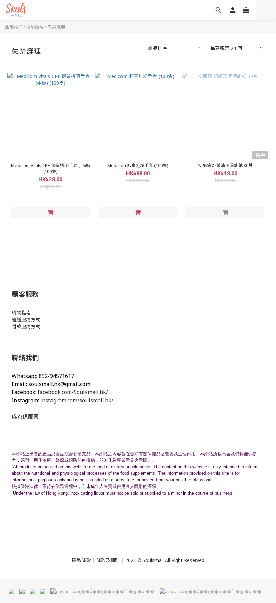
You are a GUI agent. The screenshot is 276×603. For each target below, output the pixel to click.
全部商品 (14, 27)
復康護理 (35, 27)
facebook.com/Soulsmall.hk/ (73, 392)
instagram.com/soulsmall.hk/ (76, 400)
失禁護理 (56, 27)
